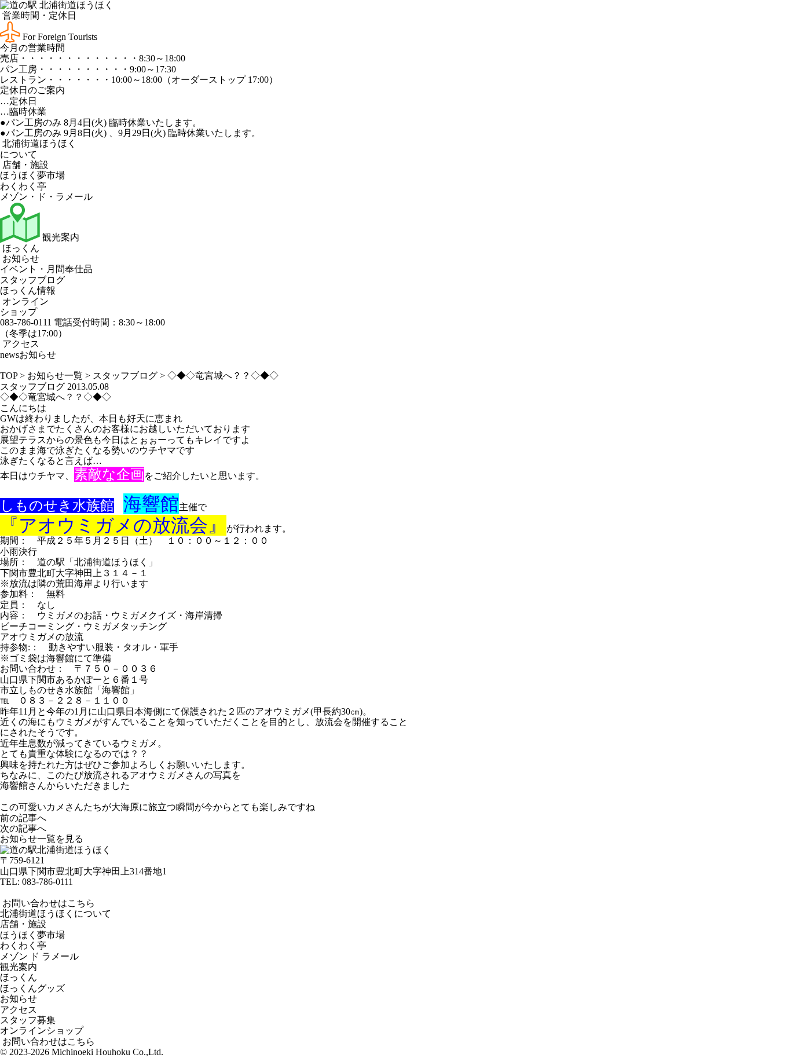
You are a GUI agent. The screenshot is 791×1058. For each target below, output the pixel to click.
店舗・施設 (24, 165)
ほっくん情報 (28, 290)
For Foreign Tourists (58, 37)
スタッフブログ (32, 280)
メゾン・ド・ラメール (46, 197)
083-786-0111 (47, 882)
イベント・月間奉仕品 (46, 269)
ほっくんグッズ (32, 988)
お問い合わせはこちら (47, 903)
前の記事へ (23, 818)
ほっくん (19, 248)
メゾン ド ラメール (39, 956)
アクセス (19, 344)
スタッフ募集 (28, 1020)
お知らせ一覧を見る (41, 839)
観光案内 (59, 237)
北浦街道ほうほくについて (55, 913)
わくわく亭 (23, 186)
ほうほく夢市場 (32, 175)
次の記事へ (23, 828)
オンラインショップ (24, 306)
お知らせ (19, 258)
